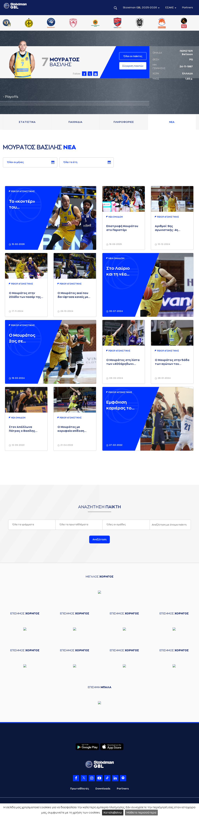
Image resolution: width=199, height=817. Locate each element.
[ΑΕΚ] (13, 23)
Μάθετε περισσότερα (141, 812)
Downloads (102, 788)
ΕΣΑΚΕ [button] (169, 7)
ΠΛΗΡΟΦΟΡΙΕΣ (123, 122)
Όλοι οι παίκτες (133, 56)
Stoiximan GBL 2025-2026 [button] (140, 7)
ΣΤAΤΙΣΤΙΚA (27, 122)
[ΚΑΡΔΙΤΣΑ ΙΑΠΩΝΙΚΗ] (79, 23)
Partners (187, 7)
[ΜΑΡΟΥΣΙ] (124, 23)
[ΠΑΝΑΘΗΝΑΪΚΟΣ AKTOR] (190, 23)
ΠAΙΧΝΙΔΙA (75, 122)
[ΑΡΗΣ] (35, 23)
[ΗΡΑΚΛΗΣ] (57, 23)
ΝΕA (172, 122)
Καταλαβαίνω (113, 812)
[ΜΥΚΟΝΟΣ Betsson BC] (146, 23)
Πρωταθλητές (79, 788)
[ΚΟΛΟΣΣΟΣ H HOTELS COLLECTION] (101, 23)
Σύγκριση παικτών (132, 66)
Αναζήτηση (99, 539)
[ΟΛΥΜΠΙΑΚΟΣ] (168, 23)
